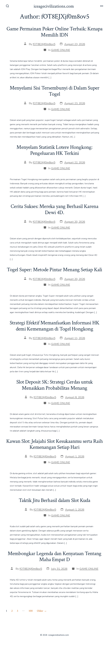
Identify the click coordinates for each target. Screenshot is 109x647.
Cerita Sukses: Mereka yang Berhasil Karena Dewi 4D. (54, 209)
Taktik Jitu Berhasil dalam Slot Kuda (54, 500)
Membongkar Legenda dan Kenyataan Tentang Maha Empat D (54, 556)
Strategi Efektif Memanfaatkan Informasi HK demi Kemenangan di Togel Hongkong (54, 325)
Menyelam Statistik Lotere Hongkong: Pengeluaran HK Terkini (54, 150)
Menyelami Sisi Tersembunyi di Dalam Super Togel (54, 91)
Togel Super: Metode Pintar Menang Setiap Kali (54, 269)
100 (31, 611)
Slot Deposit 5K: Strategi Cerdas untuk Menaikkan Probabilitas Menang (54, 385)
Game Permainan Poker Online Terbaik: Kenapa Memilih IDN (55, 31)
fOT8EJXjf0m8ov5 (44, 44)
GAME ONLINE (60, 50)
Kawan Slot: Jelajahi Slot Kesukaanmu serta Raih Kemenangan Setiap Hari (54, 444)
